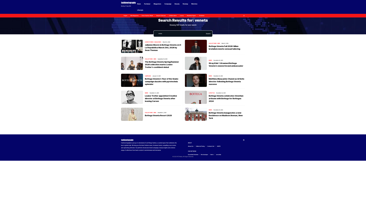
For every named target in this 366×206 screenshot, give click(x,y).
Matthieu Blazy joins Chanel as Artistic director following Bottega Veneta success (226, 81)
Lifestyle (212, 93)
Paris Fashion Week (147, 15)
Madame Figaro (191, 15)
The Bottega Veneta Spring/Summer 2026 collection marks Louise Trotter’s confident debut (162, 64)
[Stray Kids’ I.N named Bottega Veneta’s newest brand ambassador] (196, 63)
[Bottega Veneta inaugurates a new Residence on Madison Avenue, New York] (196, 114)
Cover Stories (149, 42)
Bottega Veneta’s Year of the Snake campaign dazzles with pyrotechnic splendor (161, 81)
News (210, 60)
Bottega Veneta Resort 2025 (158, 115)
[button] (240, 7)
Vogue (125, 15)
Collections (213, 43)
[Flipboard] (242, 15)
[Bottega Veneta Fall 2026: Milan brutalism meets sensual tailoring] (196, 46)
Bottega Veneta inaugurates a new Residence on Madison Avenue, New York (226, 115)
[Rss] (244, 15)
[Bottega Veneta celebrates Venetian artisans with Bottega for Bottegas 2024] (196, 97)
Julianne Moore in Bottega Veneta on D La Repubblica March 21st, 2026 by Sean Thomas (163, 47)
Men (219, 43)
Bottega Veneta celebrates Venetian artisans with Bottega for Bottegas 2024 (226, 98)
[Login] (236, 7)
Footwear (201, 15)
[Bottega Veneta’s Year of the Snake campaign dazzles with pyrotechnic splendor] (132, 80)
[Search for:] (180, 34)
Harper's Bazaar (161, 15)
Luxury (182, 15)
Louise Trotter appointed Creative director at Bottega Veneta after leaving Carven (161, 98)
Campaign (148, 76)
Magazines (158, 42)
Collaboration (173, 15)
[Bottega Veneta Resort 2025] (132, 114)
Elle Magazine (134, 15)
